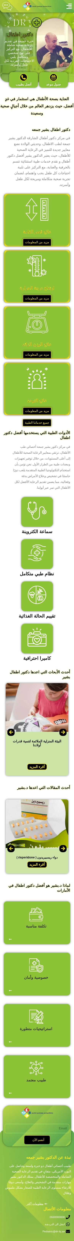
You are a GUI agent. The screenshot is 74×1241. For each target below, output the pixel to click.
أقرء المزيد (37, 767)
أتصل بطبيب (23, 84)
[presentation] (11, 732)
